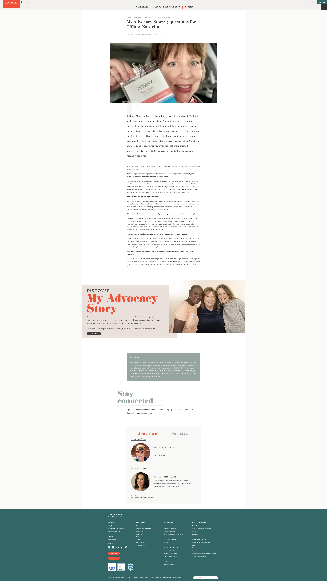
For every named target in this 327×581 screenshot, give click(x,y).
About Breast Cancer (167, 7)
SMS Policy (158, 577)
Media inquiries (140, 534)
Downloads (195, 534)
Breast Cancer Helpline (198, 526)
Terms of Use (149, 577)
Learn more (94, 334)
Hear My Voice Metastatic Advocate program (204, 553)
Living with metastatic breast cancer (145, 497)
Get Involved (139, 537)
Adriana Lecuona (151, 34)
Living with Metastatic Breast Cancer (173, 534)
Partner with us (140, 542)
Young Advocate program (199, 556)
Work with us (139, 531)
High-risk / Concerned (170, 529)
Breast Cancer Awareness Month (201, 542)
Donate (322, 2)
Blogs (129, 17)
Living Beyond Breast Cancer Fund (201, 529)
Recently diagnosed (169, 531)
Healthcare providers (169, 564)
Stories (189, 7)
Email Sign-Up (311, 2)
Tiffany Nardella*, (141, 34)
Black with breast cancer (170, 553)
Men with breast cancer (170, 559)
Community (143, 7)
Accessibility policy (141, 545)
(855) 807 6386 (112, 539)
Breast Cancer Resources (199, 540)
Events (194, 531)
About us (138, 526)
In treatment (167, 537)
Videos (194, 537)
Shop (193, 551)
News (193, 548)
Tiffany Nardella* (138, 440)
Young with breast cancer (171, 551)
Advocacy (133, 497)
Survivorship (167, 542)
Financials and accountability (143, 529)
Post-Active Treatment (170, 540)
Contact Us (114, 553)
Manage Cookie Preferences (172, 577)
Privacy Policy (138, 577)
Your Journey (167, 526)
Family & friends (168, 562)
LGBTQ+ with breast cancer (171, 556)
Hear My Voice (163, 448)
